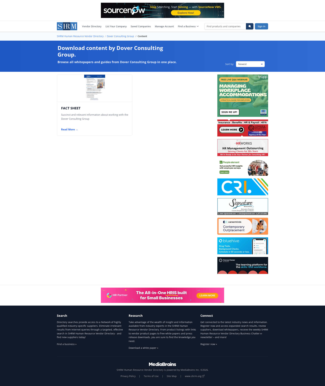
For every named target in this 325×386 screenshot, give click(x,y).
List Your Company (116, 26)
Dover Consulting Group (120, 36)
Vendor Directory (91, 26)
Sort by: (229, 64)
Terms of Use (151, 376)
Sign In (261, 26)
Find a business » (67, 344)
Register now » (208, 344)
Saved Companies (141, 26)
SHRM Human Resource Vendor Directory (80, 36)
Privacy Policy (128, 376)
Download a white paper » (143, 347)
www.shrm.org (193, 376)
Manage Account (164, 26)
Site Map (172, 376)
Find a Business (187, 26)
